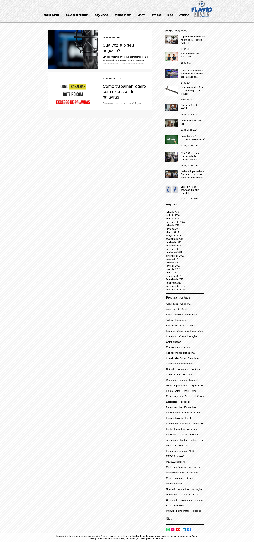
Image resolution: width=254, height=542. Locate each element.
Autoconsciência (175, 325)
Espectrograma (174, 396)
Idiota (169, 429)
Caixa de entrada (186, 331)
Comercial (171, 336)
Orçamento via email (191, 500)
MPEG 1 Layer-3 (175, 456)
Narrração (196, 489)
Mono (169, 478)
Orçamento (172, 500)
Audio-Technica (174, 314)
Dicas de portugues (176, 385)
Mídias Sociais (174, 483)
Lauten (184, 439)
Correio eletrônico (176, 358)
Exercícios (171, 401)
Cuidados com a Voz (177, 369)
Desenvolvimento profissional (182, 380)
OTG (196, 494)
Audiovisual (191, 314)
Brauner (170, 331)
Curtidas (195, 369)
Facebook (184, 401)
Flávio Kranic (173, 412)
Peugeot (196, 510)
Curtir (169, 374)
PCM (168, 505)
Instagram (192, 429)
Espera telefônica (194, 396)
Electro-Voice (173, 390)
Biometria (191, 325)
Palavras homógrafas (177, 510)
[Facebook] (189, 529)
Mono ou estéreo (183, 478)
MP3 (191, 451)
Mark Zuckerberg (175, 461)
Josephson (172, 439)
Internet (194, 434)
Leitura (193, 439)
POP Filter (179, 505)
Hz (202, 423)
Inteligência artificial (176, 434)
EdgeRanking (196, 385)
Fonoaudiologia (174, 418)
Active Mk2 (172, 303)
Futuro (195, 423)
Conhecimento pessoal (178, 347)
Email (185, 390)
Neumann (185, 494)
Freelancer (172, 423)
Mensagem (194, 467)
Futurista (185, 423)
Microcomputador (175, 472)
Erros (193, 390)
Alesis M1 (185, 303)
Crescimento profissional (179, 363)
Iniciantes (179, 429)
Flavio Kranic (191, 407)
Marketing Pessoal (176, 467)
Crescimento (194, 358)
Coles (201, 331)
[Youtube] (178, 529)
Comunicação (173, 341)
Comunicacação (188, 336)
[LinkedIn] (184, 529)
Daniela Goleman (183, 374)
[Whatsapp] (168, 529)
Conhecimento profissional (180, 352)
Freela (188, 418)
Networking (172, 494)
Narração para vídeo (177, 489)
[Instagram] (173, 529)
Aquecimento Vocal (176, 309)
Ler (201, 439)
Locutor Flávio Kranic (177, 445)
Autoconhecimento (176, 320)
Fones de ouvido (191, 412)
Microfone (192, 472)
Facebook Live (174, 407)
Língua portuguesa (176, 451)
